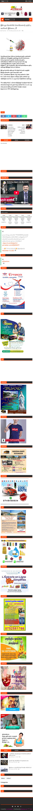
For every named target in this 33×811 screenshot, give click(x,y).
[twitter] (28, 1)
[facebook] (26, 1)
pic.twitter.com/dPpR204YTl (10, 245)
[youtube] (30, 1)
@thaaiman (5, 261)
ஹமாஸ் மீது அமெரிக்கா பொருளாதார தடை (19, 760)
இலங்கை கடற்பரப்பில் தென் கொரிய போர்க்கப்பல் (20, 767)
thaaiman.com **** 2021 (26, 809)
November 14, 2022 (8, 250)
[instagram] (31, 1)
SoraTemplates (9, 809)
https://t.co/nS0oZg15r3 (10, 243)
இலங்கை (3, 778)
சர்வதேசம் (9, 778)
